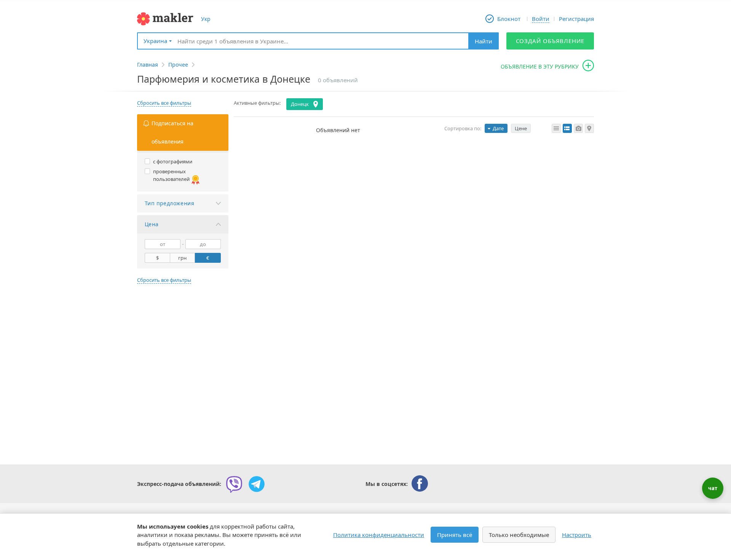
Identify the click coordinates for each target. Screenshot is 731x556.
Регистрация (576, 18)
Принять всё (454, 534)
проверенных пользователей (171, 175)
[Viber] (234, 484)
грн (182, 257)
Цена (152, 224)
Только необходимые (519, 534)
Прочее (178, 64)
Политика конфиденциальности (378, 534)
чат (712, 488)
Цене (521, 128)
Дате (498, 128)
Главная (147, 64)
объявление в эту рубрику (540, 66)
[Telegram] (256, 484)
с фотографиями (172, 161)
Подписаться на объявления (172, 132)
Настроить (576, 534)
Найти (483, 41)
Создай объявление (550, 41)
